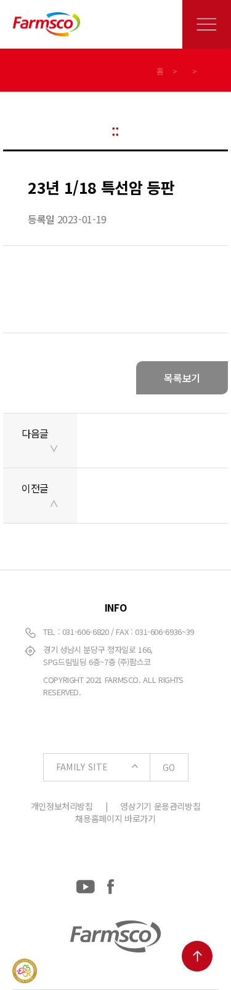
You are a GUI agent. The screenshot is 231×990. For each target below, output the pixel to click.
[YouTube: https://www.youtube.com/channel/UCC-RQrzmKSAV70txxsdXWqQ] (85, 884)
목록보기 (182, 377)
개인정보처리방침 (62, 806)
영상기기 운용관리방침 (160, 806)
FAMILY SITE (116, 766)
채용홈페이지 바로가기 (115, 818)
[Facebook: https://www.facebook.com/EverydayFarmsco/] (110, 884)
